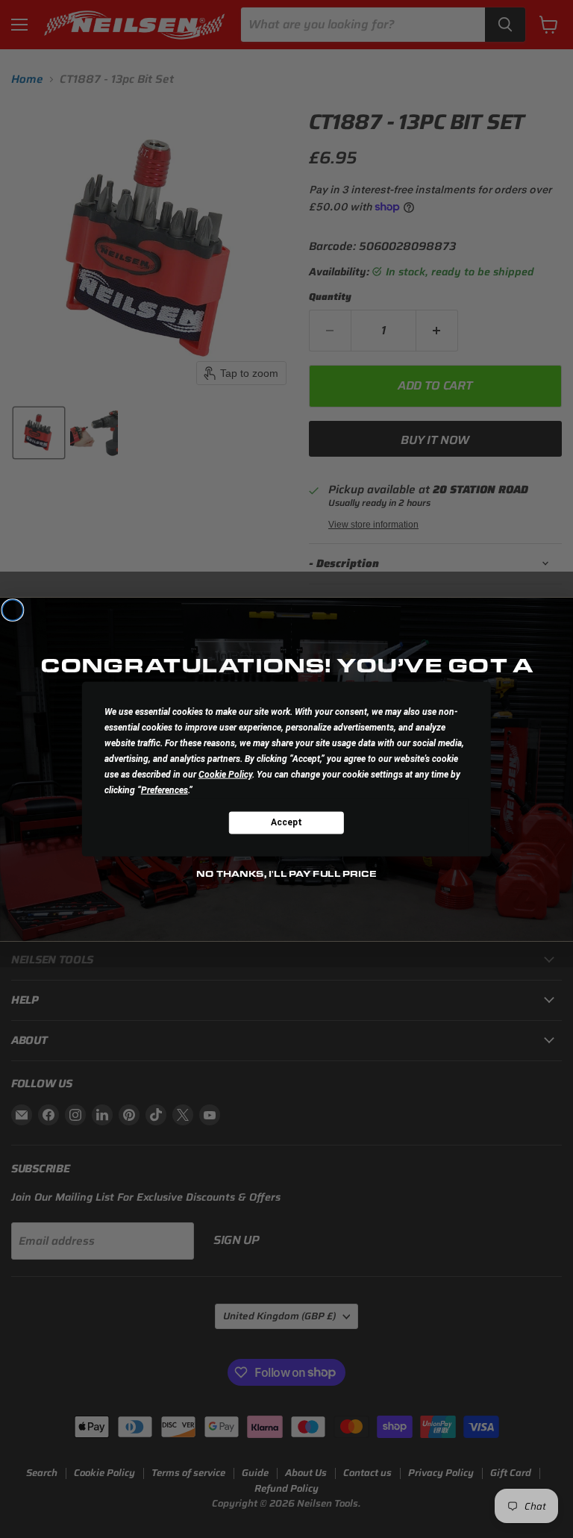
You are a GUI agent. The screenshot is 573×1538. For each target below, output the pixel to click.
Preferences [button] (164, 789)
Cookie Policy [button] (225, 774)
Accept (286, 822)
